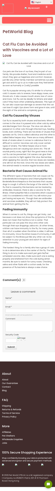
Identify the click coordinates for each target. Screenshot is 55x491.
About (5, 379)
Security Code (12, 334)
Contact (6, 386)
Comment (10, 318)
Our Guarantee (10, 383)
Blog (4, 390)
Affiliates (6, 432)
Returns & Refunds (11, 409)
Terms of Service (11, 413)
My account (34, 8)
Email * (8, 306)
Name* (8, 298)
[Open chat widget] (48, 484)
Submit (11, 347)
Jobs (4, 443)
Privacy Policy (9, 416)
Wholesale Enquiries (12, 439)
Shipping (6, 405)
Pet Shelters (8, 435)
